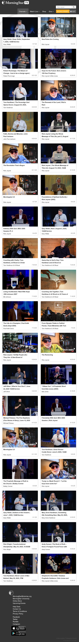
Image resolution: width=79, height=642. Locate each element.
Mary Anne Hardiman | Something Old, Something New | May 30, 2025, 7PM (54, 515)
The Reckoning (47, 355)
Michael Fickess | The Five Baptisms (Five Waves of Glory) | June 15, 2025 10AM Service (16, 420)
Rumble (15, 621)
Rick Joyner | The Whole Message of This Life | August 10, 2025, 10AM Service (55, 167)
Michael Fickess (8, 423)
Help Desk (16, 606)
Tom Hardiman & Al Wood (11, 265)
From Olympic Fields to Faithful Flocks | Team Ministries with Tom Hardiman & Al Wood (54, 325)
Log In (73, 11)
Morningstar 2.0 (9, 197)
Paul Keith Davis (8, 328)
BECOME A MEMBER (62, 11)
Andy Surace (46, 549)
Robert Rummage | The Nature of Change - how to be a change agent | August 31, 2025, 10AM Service (16, 73)
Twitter (15, 619)
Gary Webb (7, 44)
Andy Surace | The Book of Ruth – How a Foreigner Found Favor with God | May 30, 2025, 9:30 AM (54, 546)
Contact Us (17, 609)
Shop (44, 11)
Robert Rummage (9, 76)
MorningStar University (21, 598)
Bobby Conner (7, 486)
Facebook (16, 617)
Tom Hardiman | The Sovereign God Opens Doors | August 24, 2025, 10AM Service (16, 104)
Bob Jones (45, 391)
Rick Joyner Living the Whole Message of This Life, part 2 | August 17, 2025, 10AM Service (55, 136)
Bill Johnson (7, 297)
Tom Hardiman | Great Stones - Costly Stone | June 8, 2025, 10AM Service (54, 452)
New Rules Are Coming (50, 39)
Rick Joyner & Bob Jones (50, 76)
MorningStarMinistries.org (22, 596)
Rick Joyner (45, 44)
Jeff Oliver (6, 391)
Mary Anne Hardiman (48, 518)
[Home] (16, 3)
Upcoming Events (19, 603)
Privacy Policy (18, 613)
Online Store (17, 601)
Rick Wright (7, 549)
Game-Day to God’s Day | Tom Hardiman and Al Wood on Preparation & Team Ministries (53, 262)
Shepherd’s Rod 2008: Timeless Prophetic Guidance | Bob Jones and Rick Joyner (55, 578)
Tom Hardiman (8, 107)
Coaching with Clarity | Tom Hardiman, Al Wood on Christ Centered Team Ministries (14, 262)
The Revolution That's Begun (14, 165)
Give (51, 11)
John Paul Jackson (9, 139)
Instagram (16, 624)
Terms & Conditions (20, 611)
